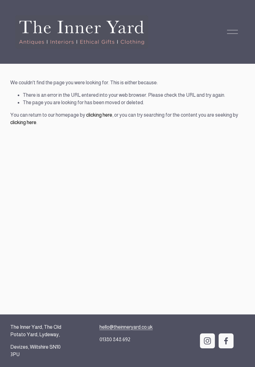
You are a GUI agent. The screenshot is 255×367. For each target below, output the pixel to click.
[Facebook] (226, 340)
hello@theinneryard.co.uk (126, 327)
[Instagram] (207, 340)
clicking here (99, 115)
